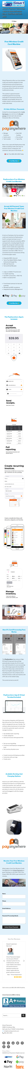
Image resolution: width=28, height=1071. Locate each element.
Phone (4, 901)
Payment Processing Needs (10, 915)
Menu (14, 21)
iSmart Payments (18, 870)
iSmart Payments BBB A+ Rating (11, 994)
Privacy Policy (5, 1051)
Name (4, 893)
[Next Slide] (24, 960)
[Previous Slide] (4, 960)
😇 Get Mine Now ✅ (14, 161)
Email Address (6, 908)
